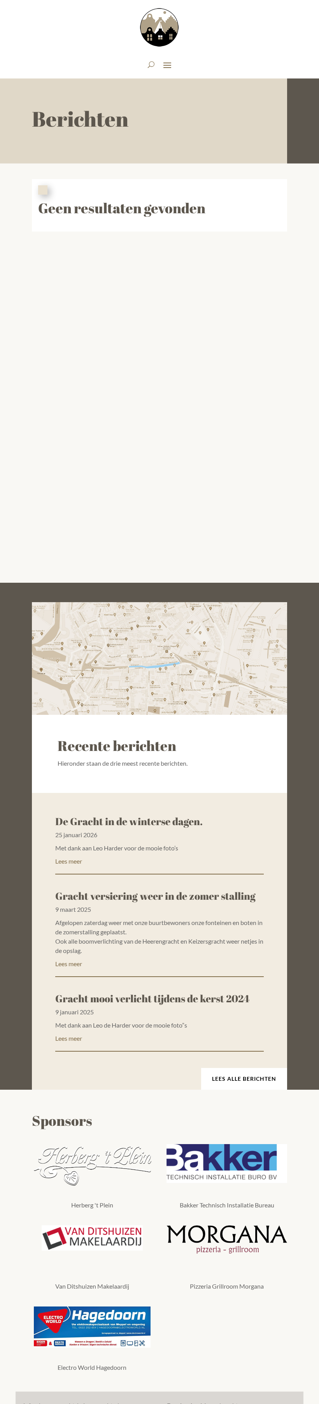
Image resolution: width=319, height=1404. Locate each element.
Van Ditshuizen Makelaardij (92, 1286)
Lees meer (68, 861)
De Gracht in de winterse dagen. (129, 821)
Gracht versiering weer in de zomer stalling (155, 896)
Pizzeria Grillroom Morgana (227, 1286)
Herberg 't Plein (92, 1205)
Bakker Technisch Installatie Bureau (227, 1205)
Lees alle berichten (244, 1078)
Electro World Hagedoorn (92, 1367)
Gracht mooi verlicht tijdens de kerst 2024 (152, 998)
